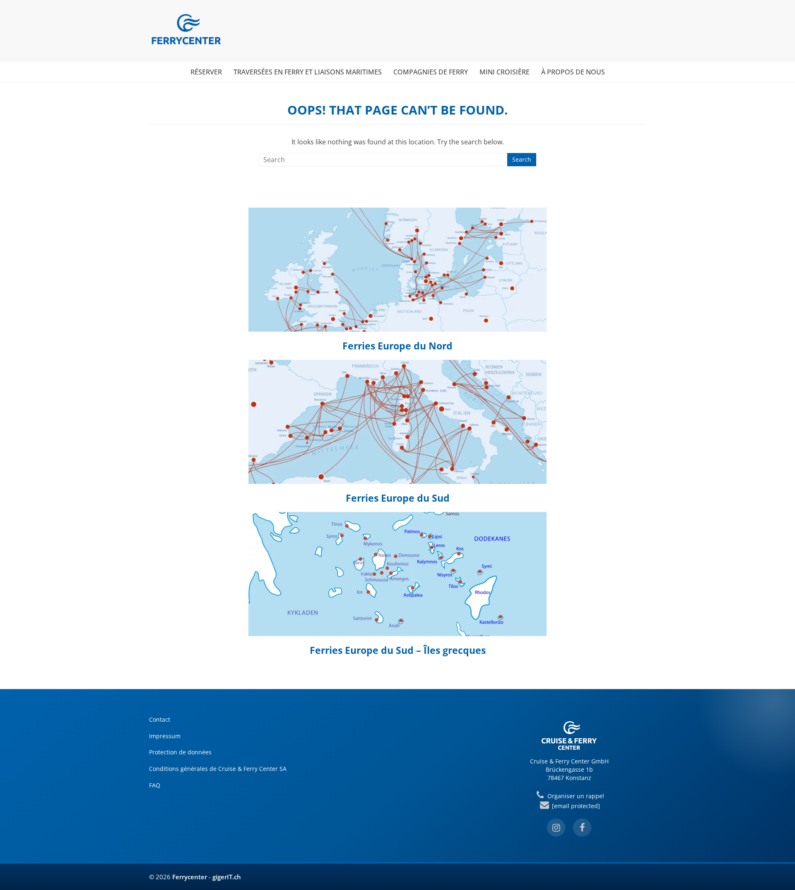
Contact (159, 719)
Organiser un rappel (575, 796)
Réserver (206, 72)
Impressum (165, 736)
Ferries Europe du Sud (398, 498)
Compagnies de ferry (430, 72)
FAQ (154, 785)
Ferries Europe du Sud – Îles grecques (398, 650)
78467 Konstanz (569, 778)
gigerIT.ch (226, 877)
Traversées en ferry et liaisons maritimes (308, 72)
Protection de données (180, 752)
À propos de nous (573, 72)
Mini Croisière (504, 72)
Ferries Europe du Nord (397, 345)
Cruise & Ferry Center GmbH (569, 761)
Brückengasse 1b (569, 769)
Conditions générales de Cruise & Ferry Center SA (218, 769)
